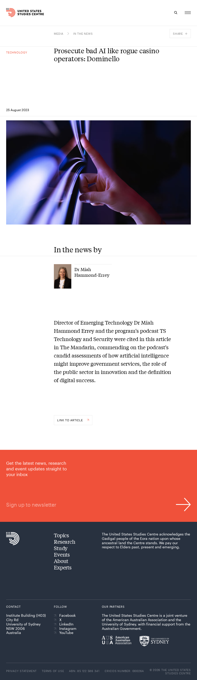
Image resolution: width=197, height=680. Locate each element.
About (61, 560)
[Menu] (188, 13)
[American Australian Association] (116, 640)
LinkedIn (66, 624)
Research (64, 541)
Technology (16, 52)
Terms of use (53, 671)
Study (60, 547)
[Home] (11, 12)
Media (58, 33)
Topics (61, 535)
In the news (83, 33)
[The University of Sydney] (154, 641)
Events (62, 554)
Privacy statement (21, 671)
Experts (63, 567)
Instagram (67, 629)
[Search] (176, 12)
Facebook (67, 615)
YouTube (66, 633)
